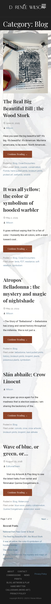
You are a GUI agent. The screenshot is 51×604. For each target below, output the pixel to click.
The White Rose (10, 550)
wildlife (27, 174)
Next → (45, 519)
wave (37, 509)
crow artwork (34, 428)
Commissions (13, 575)
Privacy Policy (18, 593)
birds (17, 167)
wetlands (18, 174)
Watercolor (23, 501)
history (6, 356)
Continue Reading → (17, 154)
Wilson (9, 128)
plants (36, 356)
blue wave (20, 505)
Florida (6, 171)
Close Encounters (26, 163)
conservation (34, 167)
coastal (23, 167)
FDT (22, 261)
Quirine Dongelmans (13, 509)
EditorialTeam (13, 466)
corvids (18, 428)
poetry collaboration (35, 505)
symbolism (17, 265)
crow (25, 428)
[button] (43, 6)
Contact (22, 571)
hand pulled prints (19, 171)
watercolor (29, 509)
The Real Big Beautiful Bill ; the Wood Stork (23, 108)
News (27, 575)
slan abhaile (32, 432)
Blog (15, 163)
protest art (8, 174)
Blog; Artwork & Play (18, 582)
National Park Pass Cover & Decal (18, 532)
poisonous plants (11, 360)
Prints (18, 579)
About (10, 571)
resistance (30, 261)
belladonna (20, 352)
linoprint (29, 356)
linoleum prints (35, 171)
